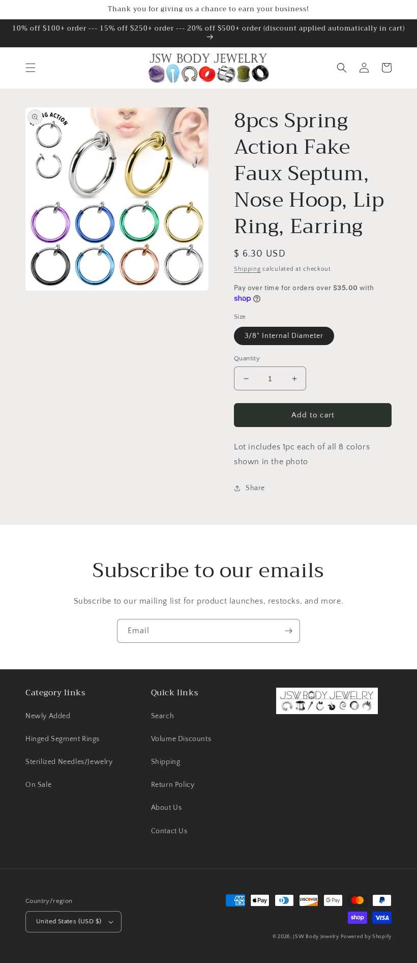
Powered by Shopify (366, 937)
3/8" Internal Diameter (284, 336)
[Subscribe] (288, 631)
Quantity (247, 358)
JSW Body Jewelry (316, 937)
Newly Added (48, 716)
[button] (30, 67)
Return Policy (173, 785)
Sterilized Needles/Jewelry (69, 762)
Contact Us (169, 831)
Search (162, 716)
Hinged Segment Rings (62, 739)
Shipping (247, 269)
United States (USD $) (68, 921)
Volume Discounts (181, 739)
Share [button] (255, 488)
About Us (166, 808)
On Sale (38, 785)
